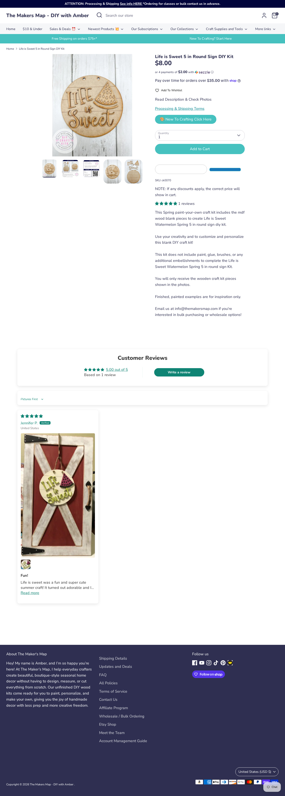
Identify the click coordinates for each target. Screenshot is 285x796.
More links (263, 29)
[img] (32, 416)
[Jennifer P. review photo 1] (58, 495)
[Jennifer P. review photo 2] (26, 564)
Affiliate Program (113, 707)
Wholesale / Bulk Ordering (121, 716)
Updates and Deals (115, 666)
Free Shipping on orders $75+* (74, 38)
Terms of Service (113, 691)
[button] (200, 72)
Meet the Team (112, 732)
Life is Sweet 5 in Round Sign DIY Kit (41, 49)
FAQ (103, 674)
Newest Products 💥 (104, 29)
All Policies (108, 683)
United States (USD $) (254, 771)
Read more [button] (30, 592)
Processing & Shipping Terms (179, 108)
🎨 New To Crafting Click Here (186, 119)
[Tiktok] (215, 662)
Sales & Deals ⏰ (63, 29)
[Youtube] (201, 662)
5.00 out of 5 (117, 369)
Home (10, 29)
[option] (74, 38)
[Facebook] (194, 662)
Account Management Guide (123, 740)
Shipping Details (113, 658)
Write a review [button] (179, 372)
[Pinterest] (223, 662)
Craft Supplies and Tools (225, 29)
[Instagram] (208, 662)
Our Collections (182, 29)
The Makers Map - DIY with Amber (47, 15)
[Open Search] (99, 15)
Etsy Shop (107, 724)
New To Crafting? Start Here (211, 38)
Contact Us (108, 699)
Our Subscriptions (145, 29)
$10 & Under (32, 29)
